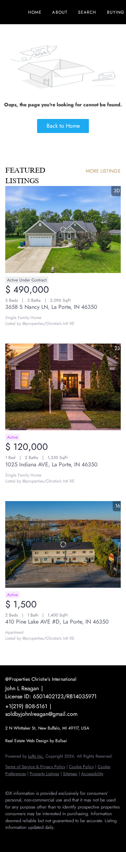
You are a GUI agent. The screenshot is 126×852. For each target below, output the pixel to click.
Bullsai (61, 741)
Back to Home (63, 126)
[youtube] (50, 837)
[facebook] (8, 837)
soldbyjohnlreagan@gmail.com (41, 714)
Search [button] (87, 12)
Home (35, 12)
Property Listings (44, 774)
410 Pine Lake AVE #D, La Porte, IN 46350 (57, 622)
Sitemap (70, 774)
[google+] (64, 837)
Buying (116, 12)
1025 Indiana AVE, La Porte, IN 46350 (51, 464)
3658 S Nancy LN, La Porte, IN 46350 (51, 307)
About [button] (60, 12)
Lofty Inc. (36, 756)
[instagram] (36, 837)
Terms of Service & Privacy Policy (35, 767)
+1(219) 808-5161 (26, 706)
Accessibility (92, 774)
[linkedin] (22, 837)
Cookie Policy (81, 767)
